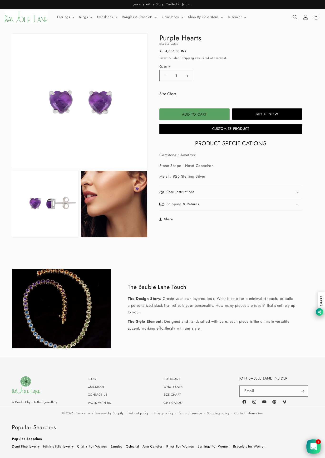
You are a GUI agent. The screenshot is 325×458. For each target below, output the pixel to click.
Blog (92, 379)
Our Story (96, 387)
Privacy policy (164, 413)
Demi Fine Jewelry (25, 446)
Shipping (188, 58)
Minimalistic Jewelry (58, 446)
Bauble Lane (85, 413)
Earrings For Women (213, 446)
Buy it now (267, 114)
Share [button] (168, 219)
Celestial (132, 446)
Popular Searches (27, 438)
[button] (65, 17)
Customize (172, 379)
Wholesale (172, 387)
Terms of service (190, 413)
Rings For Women (180, 446)
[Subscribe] (303, 391)
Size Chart (167, 94)
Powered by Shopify (109, 413)
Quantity (165, 66)
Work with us (99, 402)
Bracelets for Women (249, 446)
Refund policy (139, 413)
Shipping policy (218, 413)
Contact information (248, 413)
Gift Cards (172, 402)
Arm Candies (153, 446)
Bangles (116, 446)
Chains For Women (92, 446)
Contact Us (98, 395)
